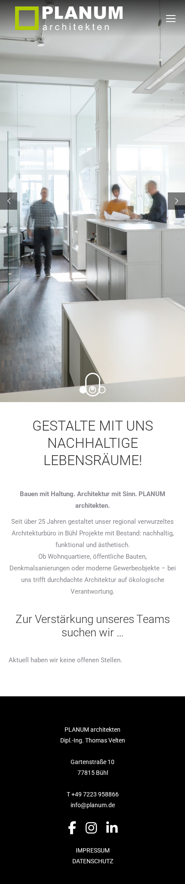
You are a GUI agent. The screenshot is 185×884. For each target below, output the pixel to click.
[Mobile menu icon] (170, 18)
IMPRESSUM (93, 850)
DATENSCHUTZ (92, 861)
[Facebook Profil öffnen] (72, 828)
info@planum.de (93, 805)
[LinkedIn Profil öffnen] (111, 828)
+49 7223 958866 (95, 794)
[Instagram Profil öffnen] (91, 828)
